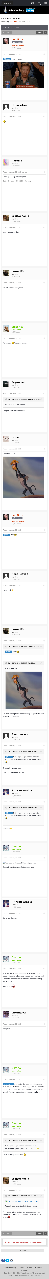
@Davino (7, 59)
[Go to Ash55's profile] (6, 439)
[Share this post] (44, 54)
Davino (31, 1196)
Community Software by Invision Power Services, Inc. (24, 1275)
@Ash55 (7, 535)
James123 (18, 271)
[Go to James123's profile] (6, 273)
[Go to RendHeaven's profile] (6, 576)
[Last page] (45, 32)
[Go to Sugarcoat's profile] (6, 384)
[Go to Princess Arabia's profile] (6, 792)
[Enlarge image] (23, 75)
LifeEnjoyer (19, 1012)
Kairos (30, 751)
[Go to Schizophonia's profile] (6, 218)
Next (40, 32)
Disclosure (38, 1268)
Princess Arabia (22, 790)
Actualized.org (10, 1268)
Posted (12, 54)
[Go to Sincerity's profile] (6, 328)
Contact (24, 1270)
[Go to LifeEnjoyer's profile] (6, 1014)
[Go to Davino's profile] (6, 848)
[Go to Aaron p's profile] (6, 162)
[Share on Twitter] (7, 1260)
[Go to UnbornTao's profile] (6, 107)
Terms (21, 1268)
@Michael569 (8, 1084)
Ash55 (15, 437)
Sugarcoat (18, 382)
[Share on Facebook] (3, 1260)
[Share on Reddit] (11, 1260)
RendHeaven (20, 574)
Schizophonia (20, 216)
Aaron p (17, 160)
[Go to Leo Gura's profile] (6, 41)
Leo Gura (31, 646)
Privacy (29, 1268)
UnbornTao (19, 105)
